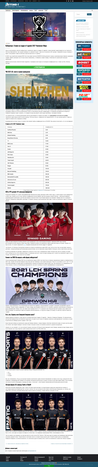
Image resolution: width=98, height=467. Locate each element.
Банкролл (79, 457)
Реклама (21, 460)
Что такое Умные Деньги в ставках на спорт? (83, 29)
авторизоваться (32, 450)
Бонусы (31, 10)
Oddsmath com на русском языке (82, 26)
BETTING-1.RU (66, 464)
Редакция (36, 460)
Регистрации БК (15, 10)
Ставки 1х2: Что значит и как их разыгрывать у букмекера (61, 443)
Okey (49, 465)
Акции (21, 459)
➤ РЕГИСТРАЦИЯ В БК (39, 67)
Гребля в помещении (80, 32)
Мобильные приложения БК (40, 457)
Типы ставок (51, 459)
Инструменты (79, 459)
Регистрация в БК (23, 457)
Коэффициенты (41, 190)
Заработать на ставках (67, 457)
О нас (46, 10)
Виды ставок (51, 457)
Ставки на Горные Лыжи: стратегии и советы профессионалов (83, 35)
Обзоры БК (8, 10)
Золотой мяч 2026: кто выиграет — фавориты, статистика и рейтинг (82, 24)
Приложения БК (24, 10)
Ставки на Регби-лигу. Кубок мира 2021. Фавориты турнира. (17, 443)
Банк (36, 10)
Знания (7, 460)
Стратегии (36, 459)
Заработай (40, 10)
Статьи (8, 43)
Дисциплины (65, 459)
